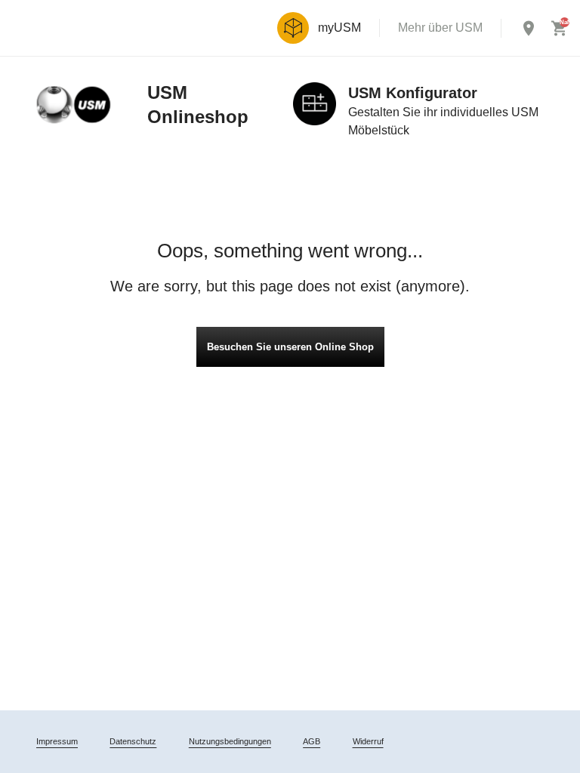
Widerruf (368, 741)
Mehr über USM (440, 27)
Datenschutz (133, 741)
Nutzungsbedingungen (230, 741)
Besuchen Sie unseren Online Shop (290, 347)
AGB (311, 741)
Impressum (57, 741)
